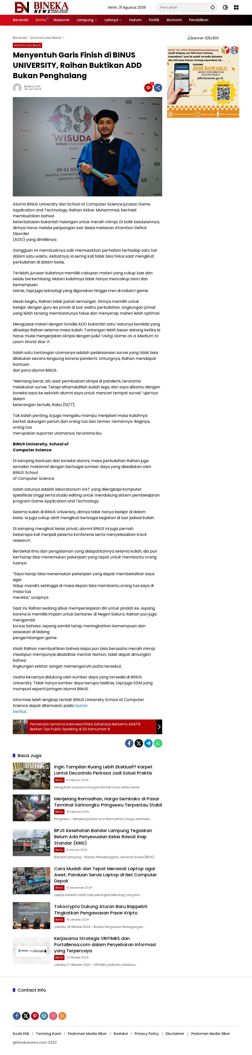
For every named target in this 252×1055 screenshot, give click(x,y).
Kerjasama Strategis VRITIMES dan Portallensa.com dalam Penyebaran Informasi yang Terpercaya (105, 944)
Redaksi (121, 1033)
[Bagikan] (158, 88)
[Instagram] (53, 1016)
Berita (59, 780)
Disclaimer (175, 1033)
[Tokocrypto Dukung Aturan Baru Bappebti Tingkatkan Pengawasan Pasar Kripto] (31, 915)
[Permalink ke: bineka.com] (18, 87)
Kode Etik (21, 1033)
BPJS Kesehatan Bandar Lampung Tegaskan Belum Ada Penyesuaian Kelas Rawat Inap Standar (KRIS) (103, 836)
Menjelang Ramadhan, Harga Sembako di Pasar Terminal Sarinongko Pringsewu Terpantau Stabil (108, 802)
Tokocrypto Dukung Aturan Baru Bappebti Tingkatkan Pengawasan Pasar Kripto (100, 909)
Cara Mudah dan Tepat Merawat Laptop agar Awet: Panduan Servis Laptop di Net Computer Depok (105, 874)
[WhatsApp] (158, 743)
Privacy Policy (147, 1033)
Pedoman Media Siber (87, 1033)
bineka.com (32, 86)
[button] (213, 7)
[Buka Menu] (236, 7)
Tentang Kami (48, 1033)
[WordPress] (44, 1016)
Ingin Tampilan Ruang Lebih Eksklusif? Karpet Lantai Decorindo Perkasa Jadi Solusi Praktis (103, 770)
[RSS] (62, 1016)
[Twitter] (139, 743)
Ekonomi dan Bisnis (27, 45)
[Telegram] (148, 743)
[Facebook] (129, 743)
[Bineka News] (51, 7)
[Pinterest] (35, 1016)
